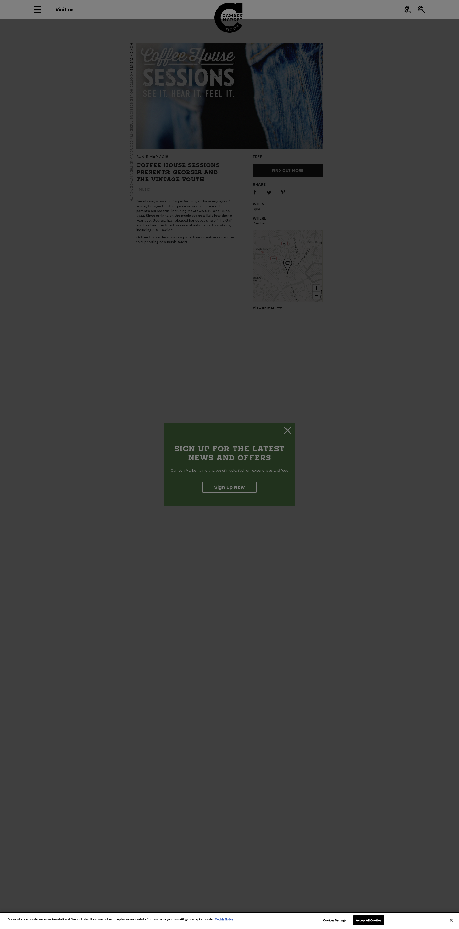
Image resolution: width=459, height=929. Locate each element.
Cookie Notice (224, 919)
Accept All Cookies (368, 920)
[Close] (451, 920)
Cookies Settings (334, 920)
